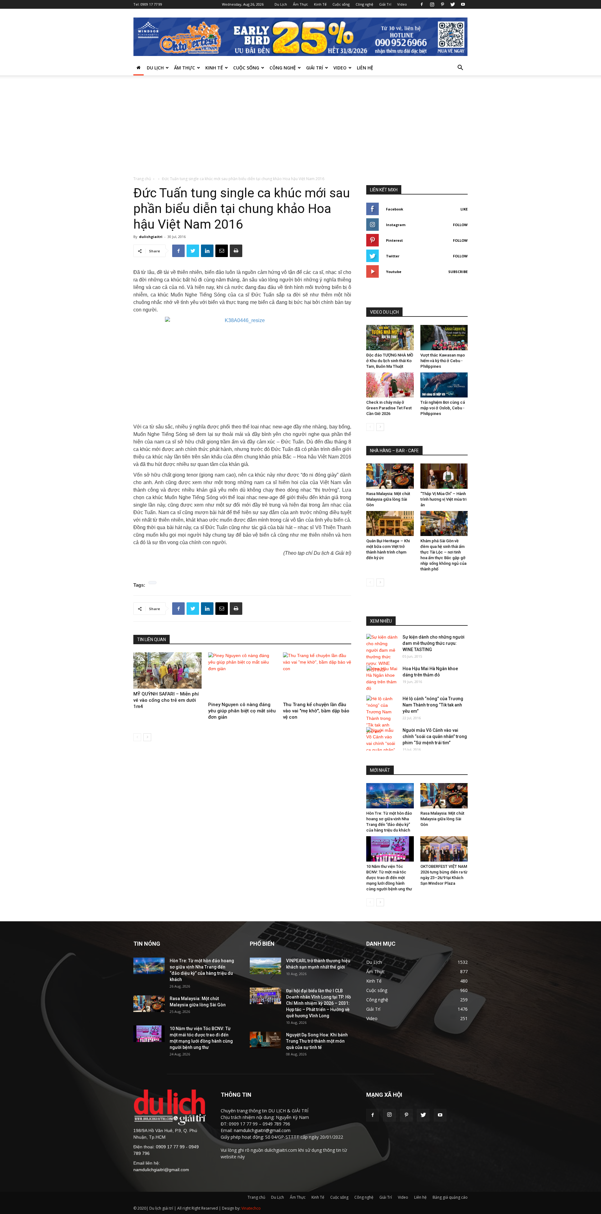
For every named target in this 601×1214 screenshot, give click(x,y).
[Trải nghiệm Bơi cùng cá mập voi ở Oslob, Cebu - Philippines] (444, 385)
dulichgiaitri (150, 236)
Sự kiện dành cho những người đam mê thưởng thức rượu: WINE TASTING (434, 643)
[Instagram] (432, 4)
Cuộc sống (341, 4)
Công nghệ (364, 4)
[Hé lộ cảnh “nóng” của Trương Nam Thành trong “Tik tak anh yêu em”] (382, 715)
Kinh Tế (320, 4)
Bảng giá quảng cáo (450, 1197)
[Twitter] (452, 4)
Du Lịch (281, 4)
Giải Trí (385, 4)
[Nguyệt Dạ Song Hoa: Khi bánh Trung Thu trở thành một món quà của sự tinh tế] (265, 1040)
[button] (460, 68)
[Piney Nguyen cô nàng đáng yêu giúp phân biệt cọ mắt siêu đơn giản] (242, 675)
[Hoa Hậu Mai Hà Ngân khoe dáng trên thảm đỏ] (382, 678)
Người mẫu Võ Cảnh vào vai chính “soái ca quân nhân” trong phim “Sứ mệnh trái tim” (435, 736)
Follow (460, 224)
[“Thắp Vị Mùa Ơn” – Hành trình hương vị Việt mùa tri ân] (444, 476)
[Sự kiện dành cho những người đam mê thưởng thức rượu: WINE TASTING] (382, 653)
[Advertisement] (300, 129)
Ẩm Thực (300, 4)
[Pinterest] (442, 4)
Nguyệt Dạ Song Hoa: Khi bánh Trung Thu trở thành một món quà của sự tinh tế (317, 1041)
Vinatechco (251, 1208)
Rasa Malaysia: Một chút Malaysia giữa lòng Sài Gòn (388, 499)
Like (464, 209)
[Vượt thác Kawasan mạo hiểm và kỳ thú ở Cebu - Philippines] (444, 337)
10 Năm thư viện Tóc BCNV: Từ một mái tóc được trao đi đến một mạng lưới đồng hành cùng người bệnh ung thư (389, 877)
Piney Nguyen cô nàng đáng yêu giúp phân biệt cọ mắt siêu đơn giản (242, 711)
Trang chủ (142, 178)
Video (402, 4)
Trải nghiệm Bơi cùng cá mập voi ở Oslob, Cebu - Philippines (442, 408)
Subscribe (458, 271)
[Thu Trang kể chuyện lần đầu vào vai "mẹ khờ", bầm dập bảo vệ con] (317, 675)
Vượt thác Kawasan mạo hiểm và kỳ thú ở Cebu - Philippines (442, 361)
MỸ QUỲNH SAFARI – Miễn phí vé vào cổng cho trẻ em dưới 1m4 (166, 700)
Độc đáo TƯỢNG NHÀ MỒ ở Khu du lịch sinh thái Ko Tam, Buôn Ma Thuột (389, 361)
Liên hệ (365, 68)
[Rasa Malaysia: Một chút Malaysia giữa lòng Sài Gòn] (390, 476)
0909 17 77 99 (151, 4)
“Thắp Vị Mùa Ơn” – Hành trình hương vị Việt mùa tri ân (443, 499)
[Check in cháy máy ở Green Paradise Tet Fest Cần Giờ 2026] (390, 385)
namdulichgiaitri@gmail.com (161, 1169)
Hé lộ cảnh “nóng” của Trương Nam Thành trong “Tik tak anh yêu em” (433, 705)
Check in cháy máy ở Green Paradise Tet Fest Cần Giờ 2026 (389, 408)
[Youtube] (463, 4)
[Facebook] (421, 4)
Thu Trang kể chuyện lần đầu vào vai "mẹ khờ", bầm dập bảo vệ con (316, 711)
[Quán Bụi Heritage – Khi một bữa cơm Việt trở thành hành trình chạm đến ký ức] (390, 523)
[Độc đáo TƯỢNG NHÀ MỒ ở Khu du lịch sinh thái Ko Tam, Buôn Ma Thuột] (390, 337)
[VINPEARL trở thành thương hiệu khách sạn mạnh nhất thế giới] (265, 966)
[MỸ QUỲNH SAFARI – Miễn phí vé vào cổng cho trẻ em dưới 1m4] (167, 670)
